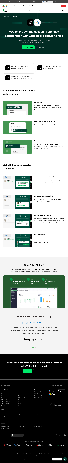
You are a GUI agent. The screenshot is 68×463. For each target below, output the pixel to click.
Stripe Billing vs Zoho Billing (39, 393)
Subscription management (6, 416)
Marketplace (3, 405)
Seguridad (11, 453)
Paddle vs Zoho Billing (38, 397)
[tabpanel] (34, 333)
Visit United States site (49, 1)
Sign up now (27, 371)
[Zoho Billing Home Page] (6, 10)
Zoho (5, 6)
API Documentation (22, 397)
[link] (30, 6)
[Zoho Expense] (7, 445)
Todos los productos (36, 5)
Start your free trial (28, 47)
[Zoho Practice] (61, 445)
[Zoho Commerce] (27, 445)
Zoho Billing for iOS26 (5, 403)
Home (5, 16)
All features (3, 391)
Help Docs (20, 393)
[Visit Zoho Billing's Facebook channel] (60, 435)
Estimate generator (5, 426)
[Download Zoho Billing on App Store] (61, 390)
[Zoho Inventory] (39, 445)
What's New (20, 399)
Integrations (3, 395)
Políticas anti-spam (32, 453)
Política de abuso (38, 455)
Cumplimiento (17, 453)
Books (11, 5)
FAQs (19, 395)
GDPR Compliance (30, 455)
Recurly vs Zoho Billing (38, 395)
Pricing (2, 393)
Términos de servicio (41, 453)
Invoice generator (21, 426)
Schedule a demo (39, 371)
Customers (3, 397)
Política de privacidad (51, 453)
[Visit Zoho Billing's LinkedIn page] (65, 435)
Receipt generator (38, 426)
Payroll (17, 5)
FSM (14, 5)
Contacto (6, 453)
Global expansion (21, 417)
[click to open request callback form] (65, 459)
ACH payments (37, 414)
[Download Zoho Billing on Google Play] (53, 390)
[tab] (33, 347)
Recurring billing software (6, 414)
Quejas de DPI (24, 453)
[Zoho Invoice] (50, 445)
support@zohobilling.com (58, 405)
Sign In (58, 5)
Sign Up (63, 5)
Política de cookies (60, 453)
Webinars (20, 403)
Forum (19, 401)
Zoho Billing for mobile (6, 399)
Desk (30, 5)
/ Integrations (9, 16)
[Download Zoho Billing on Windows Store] (53, 394)
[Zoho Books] (17, 445)
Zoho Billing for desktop (6, 401)
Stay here (56, 1)
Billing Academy (21, 391)
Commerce (25, 5)
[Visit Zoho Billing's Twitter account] (62, 435)
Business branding (21, 416)
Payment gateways (38, 416)
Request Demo (41, 47)
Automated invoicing (5, 417)
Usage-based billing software (24, 414)
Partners (19, 405)
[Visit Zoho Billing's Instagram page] (57, 435)
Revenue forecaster (5, 428)
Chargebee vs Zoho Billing (39, 391)
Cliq (21, 5)
